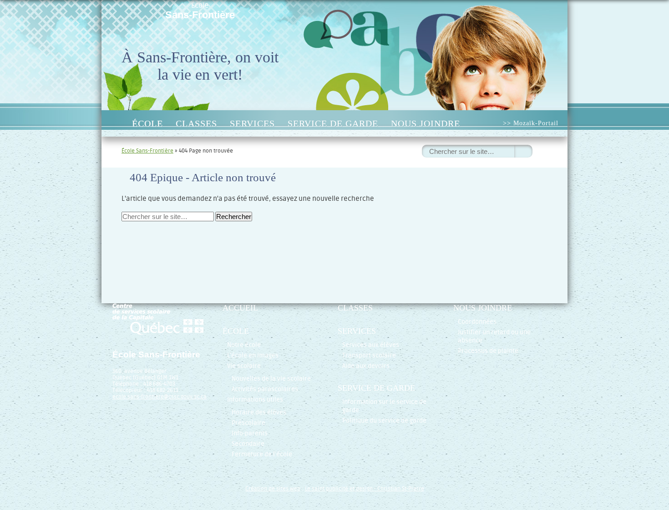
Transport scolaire (369, 355)
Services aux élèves (370, 345)
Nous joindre (425, 123)
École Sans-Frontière (147, 151)
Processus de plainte (488, 351)
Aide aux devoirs (366, 366)
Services (252, 123)
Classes (196, 123)
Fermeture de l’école (262, 454)
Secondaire (248, 444)
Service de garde (333, 123)
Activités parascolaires (265, 389)
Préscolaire (248, 423)
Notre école (244, 345)
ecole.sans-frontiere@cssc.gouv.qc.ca (159, 396)
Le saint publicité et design (339, 488)
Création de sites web (272, 488)
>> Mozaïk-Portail (530, 123)
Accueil (116, 123)
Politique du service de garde (384, 420)
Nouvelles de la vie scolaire (271, 378)
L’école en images (253, 355)
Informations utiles (255, 399)
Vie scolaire (244, 366)
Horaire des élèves (259, 412)
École (200, 10)
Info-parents (250, 433)
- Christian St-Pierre (398, 488)
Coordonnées (477, 322)
